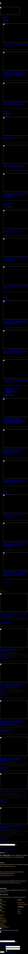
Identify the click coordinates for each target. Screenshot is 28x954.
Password (2, 948)
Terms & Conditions (22, 904)
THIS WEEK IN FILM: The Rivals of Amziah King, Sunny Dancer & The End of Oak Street (15, 574)
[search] (15, 941)
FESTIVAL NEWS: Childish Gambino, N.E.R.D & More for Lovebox (13, 685)
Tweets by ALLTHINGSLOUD (7, 850)
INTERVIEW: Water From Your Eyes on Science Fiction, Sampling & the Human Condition (14, 452)
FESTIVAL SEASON (12, 388)
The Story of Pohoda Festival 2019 (13, 614)
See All (6, 23)
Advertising (3, 925)
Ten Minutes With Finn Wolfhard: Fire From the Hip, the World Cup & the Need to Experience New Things (14, 421)
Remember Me (11, 951)
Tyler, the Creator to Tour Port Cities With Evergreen (14, 103)
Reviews (6, 111)
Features (6, 204)
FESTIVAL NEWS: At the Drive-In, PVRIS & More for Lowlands (12, 721)
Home (19, 909)
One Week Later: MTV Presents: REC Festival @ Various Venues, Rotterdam (13, 759)
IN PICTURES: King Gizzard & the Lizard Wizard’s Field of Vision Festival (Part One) (15, 322)
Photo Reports (12, 391)
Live (4, 295)
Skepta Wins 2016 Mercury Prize (12, 791)
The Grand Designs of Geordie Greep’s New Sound (14, 481)
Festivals (10, 390)
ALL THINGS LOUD (4, 616)
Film (4, 489)
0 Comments (3, 623)
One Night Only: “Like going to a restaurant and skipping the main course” (15, 195)
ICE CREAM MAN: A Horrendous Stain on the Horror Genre (14, 166)
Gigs (8, 389)
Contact (6, 582)
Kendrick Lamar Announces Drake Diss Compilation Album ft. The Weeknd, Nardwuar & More (15, 74)
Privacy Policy (21, 902)
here (6, 891)
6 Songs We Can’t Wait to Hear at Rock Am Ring (15, 259)
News (5, 18)
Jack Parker (3, 687)
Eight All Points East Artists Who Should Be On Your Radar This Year (15, 352)
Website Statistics (4, 927)
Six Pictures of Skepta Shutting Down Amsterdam (12, 650)
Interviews (7, 392)
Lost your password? (11, 952)
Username (2, 946)
